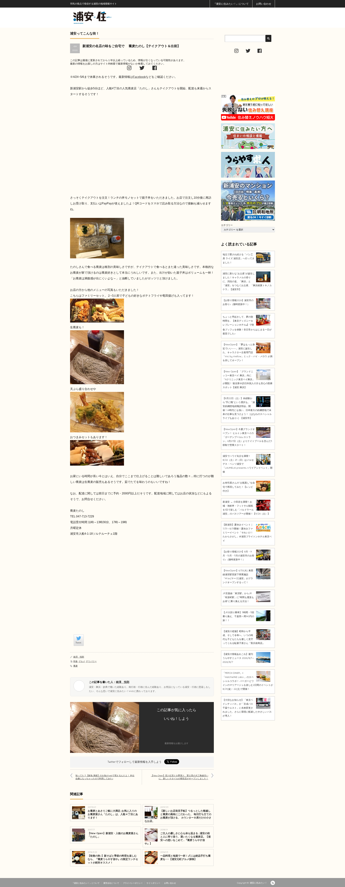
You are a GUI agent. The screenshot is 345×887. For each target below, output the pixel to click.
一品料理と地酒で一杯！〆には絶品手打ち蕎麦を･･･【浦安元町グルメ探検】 (185, 857)
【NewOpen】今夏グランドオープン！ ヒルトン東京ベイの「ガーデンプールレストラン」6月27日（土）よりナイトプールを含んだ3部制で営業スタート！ (247, 437)
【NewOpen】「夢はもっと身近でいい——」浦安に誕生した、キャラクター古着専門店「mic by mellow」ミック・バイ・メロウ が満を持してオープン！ (247, 352)
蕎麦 (75, 665)
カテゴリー (227, 225)
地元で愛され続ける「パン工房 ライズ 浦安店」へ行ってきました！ (238, 258)
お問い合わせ (263, 3)
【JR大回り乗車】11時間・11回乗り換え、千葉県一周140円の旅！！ (238, 616)
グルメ (82, 661)
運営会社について (111, 883)
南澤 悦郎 (78, 656)
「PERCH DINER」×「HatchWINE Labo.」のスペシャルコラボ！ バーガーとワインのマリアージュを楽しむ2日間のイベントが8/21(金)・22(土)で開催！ (248, 680)
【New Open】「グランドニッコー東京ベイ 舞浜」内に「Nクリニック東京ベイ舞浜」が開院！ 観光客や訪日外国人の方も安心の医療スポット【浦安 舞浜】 (247, 379)
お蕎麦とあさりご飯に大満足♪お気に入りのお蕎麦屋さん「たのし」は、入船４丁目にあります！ (113, 814)
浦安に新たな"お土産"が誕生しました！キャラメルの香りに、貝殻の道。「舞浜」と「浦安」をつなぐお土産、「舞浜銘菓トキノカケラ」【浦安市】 (247, 281)
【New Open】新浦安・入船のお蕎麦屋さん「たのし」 (113, 835)
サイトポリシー (153, 883)
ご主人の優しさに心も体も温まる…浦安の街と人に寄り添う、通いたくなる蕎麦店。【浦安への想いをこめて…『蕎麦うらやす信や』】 (178, 838)
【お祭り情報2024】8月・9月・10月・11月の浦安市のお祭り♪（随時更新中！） (238, 555)
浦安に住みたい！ (258, 882)
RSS (273, 883)
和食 (75, 661)
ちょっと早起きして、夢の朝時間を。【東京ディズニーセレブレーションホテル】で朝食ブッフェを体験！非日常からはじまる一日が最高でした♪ (247, 325)
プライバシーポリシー (133, 883)
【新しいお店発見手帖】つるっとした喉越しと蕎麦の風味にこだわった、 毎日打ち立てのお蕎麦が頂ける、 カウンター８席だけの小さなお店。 (178, 816)
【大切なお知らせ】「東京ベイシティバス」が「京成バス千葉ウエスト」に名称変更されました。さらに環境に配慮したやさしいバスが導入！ (247, 707)
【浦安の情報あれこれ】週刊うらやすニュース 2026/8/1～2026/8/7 (238, 658)
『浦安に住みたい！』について (231, 3)
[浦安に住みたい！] (108, 17)
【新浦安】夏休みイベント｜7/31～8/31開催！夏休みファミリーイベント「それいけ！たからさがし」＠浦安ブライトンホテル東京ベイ (247, 532)
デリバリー (91, 661)
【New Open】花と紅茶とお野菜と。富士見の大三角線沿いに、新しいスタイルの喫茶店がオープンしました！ (179, 777)
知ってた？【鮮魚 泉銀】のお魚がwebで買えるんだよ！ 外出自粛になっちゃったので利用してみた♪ (104, 777)
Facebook (139, 76)
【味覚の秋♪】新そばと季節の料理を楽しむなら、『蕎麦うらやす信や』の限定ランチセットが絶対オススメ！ (113, 859)
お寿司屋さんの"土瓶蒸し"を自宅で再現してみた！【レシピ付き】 (239, 486)
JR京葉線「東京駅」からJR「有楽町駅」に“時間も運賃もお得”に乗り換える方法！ (238, 597)
